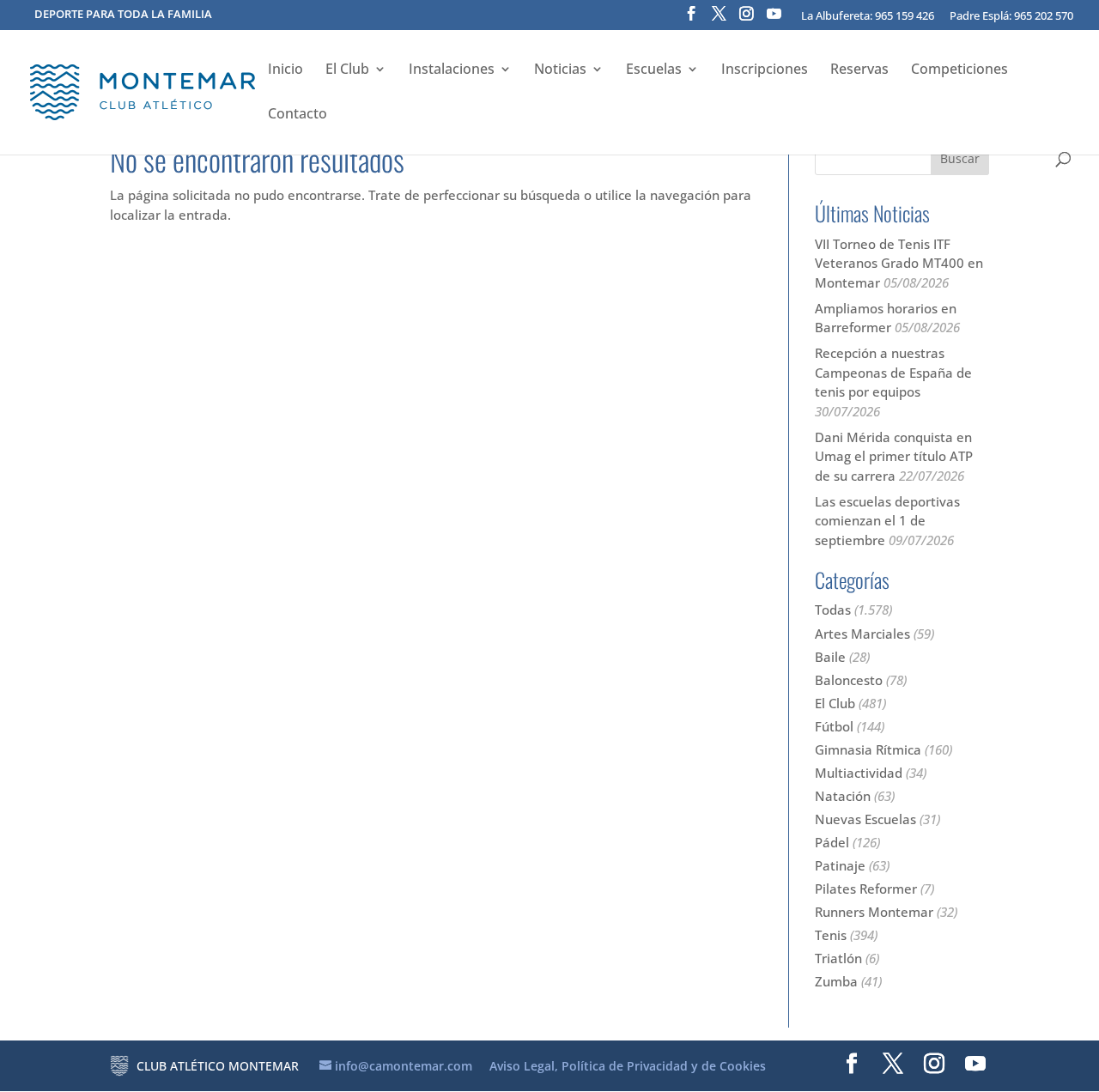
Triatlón (838, 958)
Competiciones (959, 70)
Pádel (832, 842)
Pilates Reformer (866, 888)
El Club (347, 70)
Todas (833, 609)
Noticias (560, 70)
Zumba (836, 981)
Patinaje (840, 865)
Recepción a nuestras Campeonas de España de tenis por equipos (893, 372)
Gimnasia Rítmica (868, 749)
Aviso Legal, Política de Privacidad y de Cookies (627, 1066)
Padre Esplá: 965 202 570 (1011, 16)
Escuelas (654, 70)
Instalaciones (452, 70)
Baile (830, 656)
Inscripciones (764, 70)
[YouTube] (774, 19)
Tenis (831, 934)
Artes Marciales (862, 633)
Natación (843, 795)
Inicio (285, 70)
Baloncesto (849, 680)
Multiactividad (858, 772)
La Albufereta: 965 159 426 (867, 16)
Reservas (859, 70)
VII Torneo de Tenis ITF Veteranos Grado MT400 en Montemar (899, 263)
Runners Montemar (874, 911)
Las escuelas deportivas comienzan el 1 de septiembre (887, 521)
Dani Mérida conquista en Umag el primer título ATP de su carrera (894, 456)
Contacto (297, 115)
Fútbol (834, 726)
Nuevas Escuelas (865, 819)
